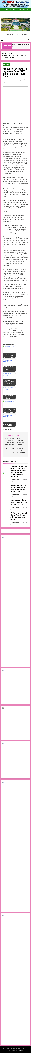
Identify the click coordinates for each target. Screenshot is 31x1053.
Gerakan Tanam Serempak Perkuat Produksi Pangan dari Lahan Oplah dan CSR (15, 9)
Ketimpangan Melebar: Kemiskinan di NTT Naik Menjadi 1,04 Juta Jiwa (18, 502)
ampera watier (8, 80)
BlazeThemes (19, 1050)
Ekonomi (6, 64)
